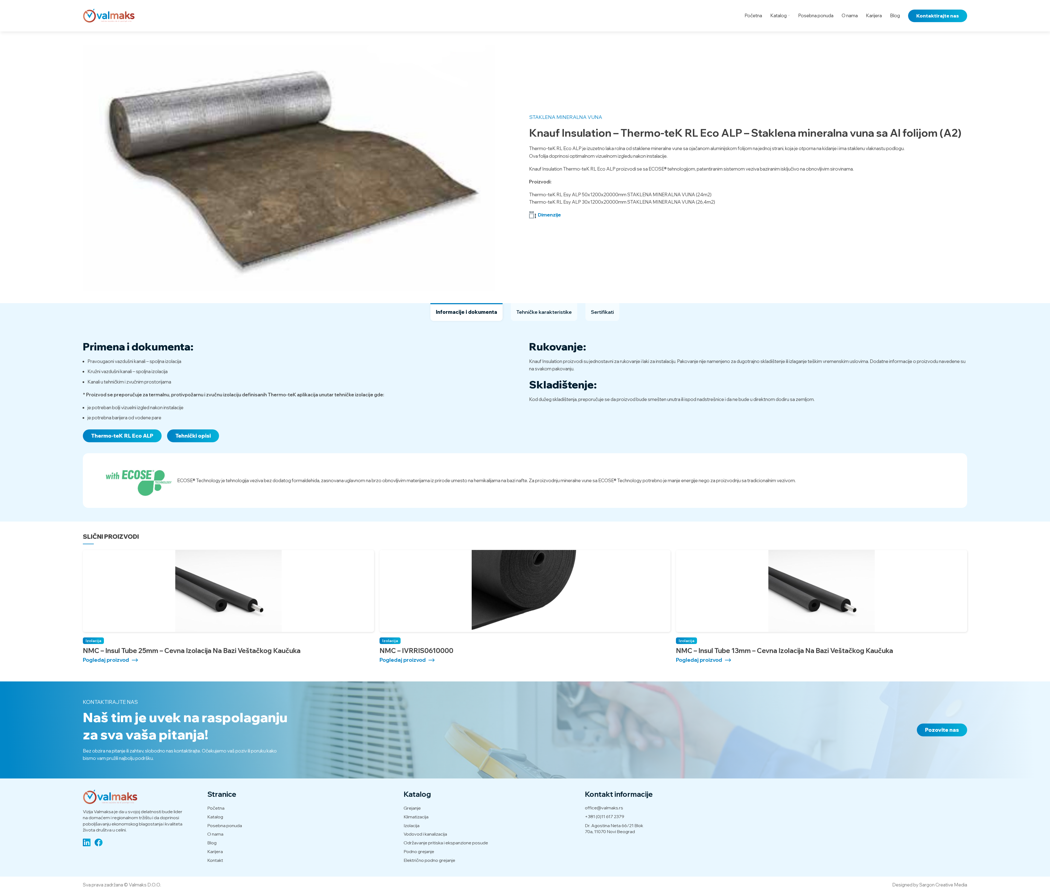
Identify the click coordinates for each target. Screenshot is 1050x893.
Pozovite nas (942, 730)
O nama (215, 834)
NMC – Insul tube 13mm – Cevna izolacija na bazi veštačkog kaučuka (784, 650)
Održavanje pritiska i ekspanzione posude (446, 842)
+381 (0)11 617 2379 (604, 816)
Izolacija (93, 640)
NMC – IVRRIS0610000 (416, 650)
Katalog (215, 816)
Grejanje (412, 808)
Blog (212, 842)
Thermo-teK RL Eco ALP (122, 435)
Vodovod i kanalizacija (425, 834)
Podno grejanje (419, 851)
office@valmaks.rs (604, 807)
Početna (215, 808)
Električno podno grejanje (429, 860)
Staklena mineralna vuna (565, 117)
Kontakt (215, 860)
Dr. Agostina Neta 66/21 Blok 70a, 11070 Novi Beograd (614, 828)
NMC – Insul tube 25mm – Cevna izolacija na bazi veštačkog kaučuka (192, 650)
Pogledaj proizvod (106, 660)
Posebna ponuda (224, 825)
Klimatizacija (416, 816)
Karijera (215, 851)
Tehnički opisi (193, 435)
